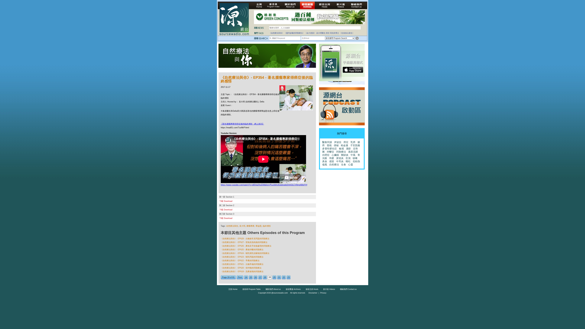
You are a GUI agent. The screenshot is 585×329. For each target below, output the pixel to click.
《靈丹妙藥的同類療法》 (294, 33)
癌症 (328, 33)
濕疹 (348, 148)
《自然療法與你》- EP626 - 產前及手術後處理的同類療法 (246, 246)
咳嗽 (355, 158)
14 (246, 277)
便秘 (336, 145)
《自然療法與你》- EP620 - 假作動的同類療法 (241, 268)
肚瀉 (348, 158)
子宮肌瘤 (355, 145)
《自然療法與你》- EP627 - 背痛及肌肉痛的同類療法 (244, 242)
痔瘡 (331, 158)
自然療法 (334, 164)
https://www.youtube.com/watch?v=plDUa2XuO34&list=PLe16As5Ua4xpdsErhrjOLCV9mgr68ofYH (264, 185)
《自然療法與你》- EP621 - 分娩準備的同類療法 (242, 264)
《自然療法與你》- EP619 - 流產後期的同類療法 (242, 271)
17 (260, 277)
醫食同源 (327, 142)
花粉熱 (356, 161)
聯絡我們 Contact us (348, 289)
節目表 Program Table (252, 289)
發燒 (329, 145)
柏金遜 (344, 145)
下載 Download (225, 201)
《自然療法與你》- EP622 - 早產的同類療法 (240, 260)
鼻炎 (324, 161)
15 (251, 277)
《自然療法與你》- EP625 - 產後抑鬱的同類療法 (242, 249)
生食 (343, 164)
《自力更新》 (310, 33)
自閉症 (326, 155)
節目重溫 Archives (293, 289)
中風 (353, 155)
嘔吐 (348, 161)
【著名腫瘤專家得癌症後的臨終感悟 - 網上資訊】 (242, 124)
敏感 (341, 148)
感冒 (331, 161)
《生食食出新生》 (347, 33)
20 (274, 277)
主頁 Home (233, 289)
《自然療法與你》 (276, 33)
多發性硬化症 (329, 148)
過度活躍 (353, 151)
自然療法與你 (232, 226)
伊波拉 (337, 142)
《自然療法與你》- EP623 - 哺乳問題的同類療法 (242, 257)
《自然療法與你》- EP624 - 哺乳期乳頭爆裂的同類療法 (245, 253)
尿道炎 (340, 158)
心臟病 (335, 155)
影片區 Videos (329, 289)
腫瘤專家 (250, 226)
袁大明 (242, 226)
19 (270, 277)
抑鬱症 (330, 151)
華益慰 (259, 226)
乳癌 (353, 142)
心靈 (350, 164)
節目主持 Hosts (312, 289)
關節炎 (344, 155)
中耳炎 (340, 161)
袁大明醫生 (320, 33)
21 (279, 277)
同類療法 (341, 151)
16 (255, 277)
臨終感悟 (267, 226)
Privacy (323, 293)
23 (288, 277)
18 (265, 277)
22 (284, 277)
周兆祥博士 (334, 33)
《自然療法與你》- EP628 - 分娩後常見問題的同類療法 (245, 238)
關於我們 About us (273, 289)
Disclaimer (312, 293)
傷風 (324, 164)
